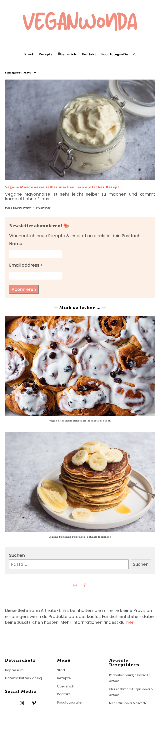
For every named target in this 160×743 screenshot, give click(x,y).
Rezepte (45, 54)
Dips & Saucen (13, 207)
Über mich (67, 54)
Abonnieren (24, 289)
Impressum (14, 670)
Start (28, 54)
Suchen (17, 555)
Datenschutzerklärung (23, 678)
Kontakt (89, 54)
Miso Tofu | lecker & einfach (127, 703)
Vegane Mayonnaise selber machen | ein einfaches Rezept (62, 187)
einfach (26, 207)
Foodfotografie (114, 54)
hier (130, 622)
